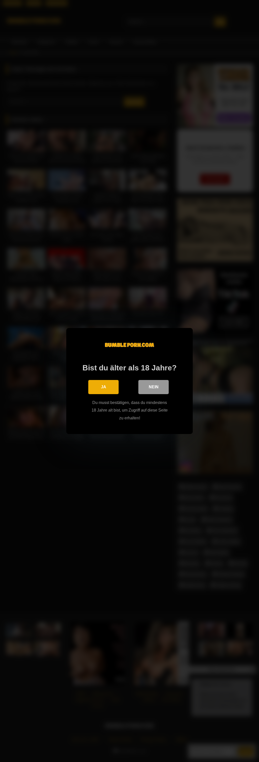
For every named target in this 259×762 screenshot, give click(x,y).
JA (103, 387)
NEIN (154, 387)
